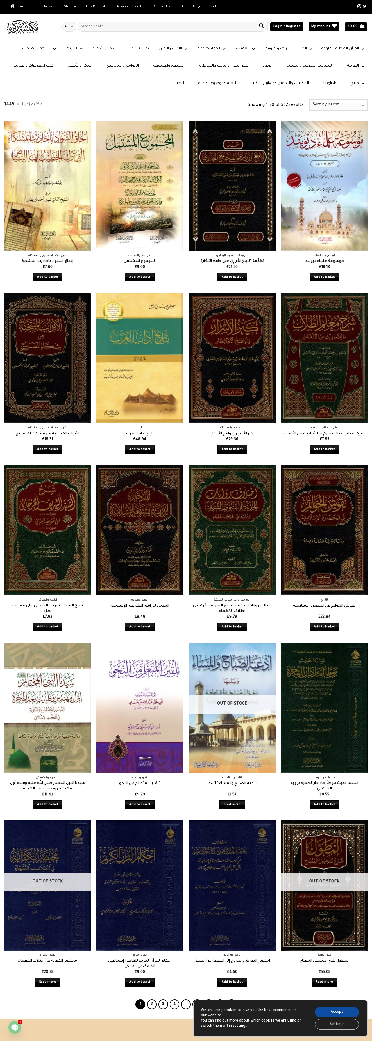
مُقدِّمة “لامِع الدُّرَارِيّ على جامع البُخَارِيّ (232, 261)
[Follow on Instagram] (359, 6)
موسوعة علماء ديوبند (324, 261)
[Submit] (261, 27)
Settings (337, 1024)
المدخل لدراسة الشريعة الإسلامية (139, 606)
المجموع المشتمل (140, 261)
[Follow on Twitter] (364, 6)
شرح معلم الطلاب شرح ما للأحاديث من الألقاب (324, 434)
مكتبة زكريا (32, 104)
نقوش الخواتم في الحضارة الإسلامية (324, 606)
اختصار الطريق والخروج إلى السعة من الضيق (232, 961)
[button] (286, 27)
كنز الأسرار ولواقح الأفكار (232, 434)
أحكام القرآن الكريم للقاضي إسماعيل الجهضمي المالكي (139, 964)
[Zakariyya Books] (28, 27)
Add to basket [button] (47, 277)
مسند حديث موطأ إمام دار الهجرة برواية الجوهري (324, 786)
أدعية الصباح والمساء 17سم (232, 783)
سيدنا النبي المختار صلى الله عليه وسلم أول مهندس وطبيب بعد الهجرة (47, 786)
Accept (337, 1012)
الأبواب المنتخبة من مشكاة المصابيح (47, 434)
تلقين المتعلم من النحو (139, 783)
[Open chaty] (14, 1027)
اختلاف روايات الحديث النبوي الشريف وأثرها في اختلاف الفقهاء (232, 608)
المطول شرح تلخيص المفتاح (324, 961)
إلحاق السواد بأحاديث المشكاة (47, 261)
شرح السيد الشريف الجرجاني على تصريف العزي (47, 608)
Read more (232, 804)
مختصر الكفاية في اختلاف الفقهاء (47, 961)
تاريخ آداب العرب (140, 434)
